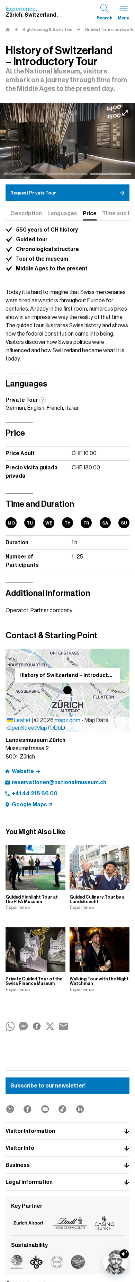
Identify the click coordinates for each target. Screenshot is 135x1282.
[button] (67, 690)
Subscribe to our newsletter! (48, 1086)
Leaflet (22, 720)
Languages (62, 213)
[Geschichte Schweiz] (67, 141)
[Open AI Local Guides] (115, 1262)
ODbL (57, 728)
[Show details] (124, 1253)
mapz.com (68, 720)
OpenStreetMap (27, 728)
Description (26, 213)
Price (90, 213)
